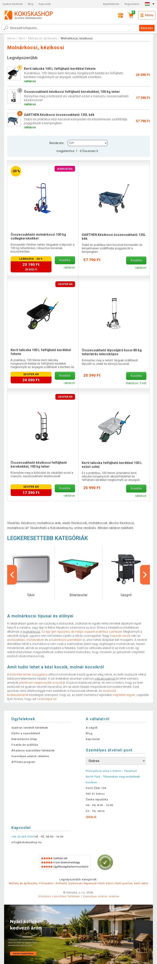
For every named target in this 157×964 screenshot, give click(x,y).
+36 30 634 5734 (22, 836)
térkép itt (91, 816)
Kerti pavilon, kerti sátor (131, 883)
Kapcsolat (45, 4)
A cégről (91, 727)
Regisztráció (131, 4)
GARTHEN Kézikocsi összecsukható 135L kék (114, 237)
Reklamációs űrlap (24, 739)
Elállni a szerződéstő (25, 733)
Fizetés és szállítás (24, 744)
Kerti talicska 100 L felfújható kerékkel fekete (41, 352)
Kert (22, 38)
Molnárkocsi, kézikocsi (77, 38)
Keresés (147, 28)
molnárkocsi (31, 631)
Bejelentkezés (111, 4)
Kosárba (64, 260)
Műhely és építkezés (42, 38)
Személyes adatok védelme (30, 756)
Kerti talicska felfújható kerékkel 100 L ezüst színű (112, 465)
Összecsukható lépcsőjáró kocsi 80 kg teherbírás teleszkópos (112, 352)
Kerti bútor (106, 883)
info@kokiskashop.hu (26, 842)
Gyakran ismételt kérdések (29, 727)
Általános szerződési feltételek (33, 750)
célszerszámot (105, 678)
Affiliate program (23, 761)
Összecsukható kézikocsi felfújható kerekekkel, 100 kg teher (39, 464)
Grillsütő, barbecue (68, 883)
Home (11, 38)
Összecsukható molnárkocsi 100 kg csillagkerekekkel (38, 236)
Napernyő (90, 883)
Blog (30, 4)
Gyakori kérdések (13, 4)
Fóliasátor (46, 883)
